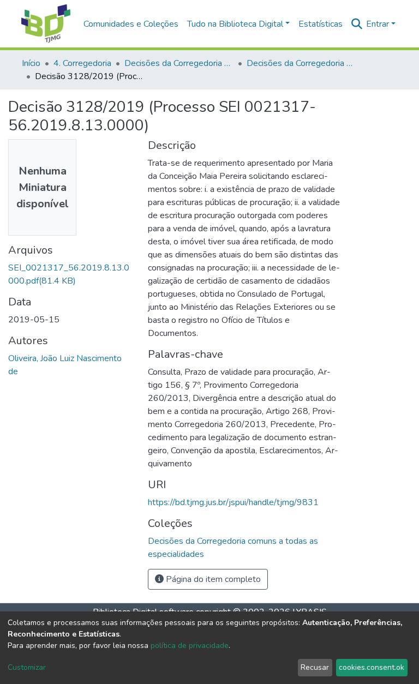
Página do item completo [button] (212, 579)
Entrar (377, 24)
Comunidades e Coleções (130, 24)
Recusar (315, 667)
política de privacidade (190, 645)
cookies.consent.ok (371, 667)
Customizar (27, 667)
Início (31, 63)
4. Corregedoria (82, 63)
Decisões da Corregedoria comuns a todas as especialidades (301, 63)
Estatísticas (320, 24)
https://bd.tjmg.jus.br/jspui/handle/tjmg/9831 (233, 502)
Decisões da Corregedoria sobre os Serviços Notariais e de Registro (179, 63)
